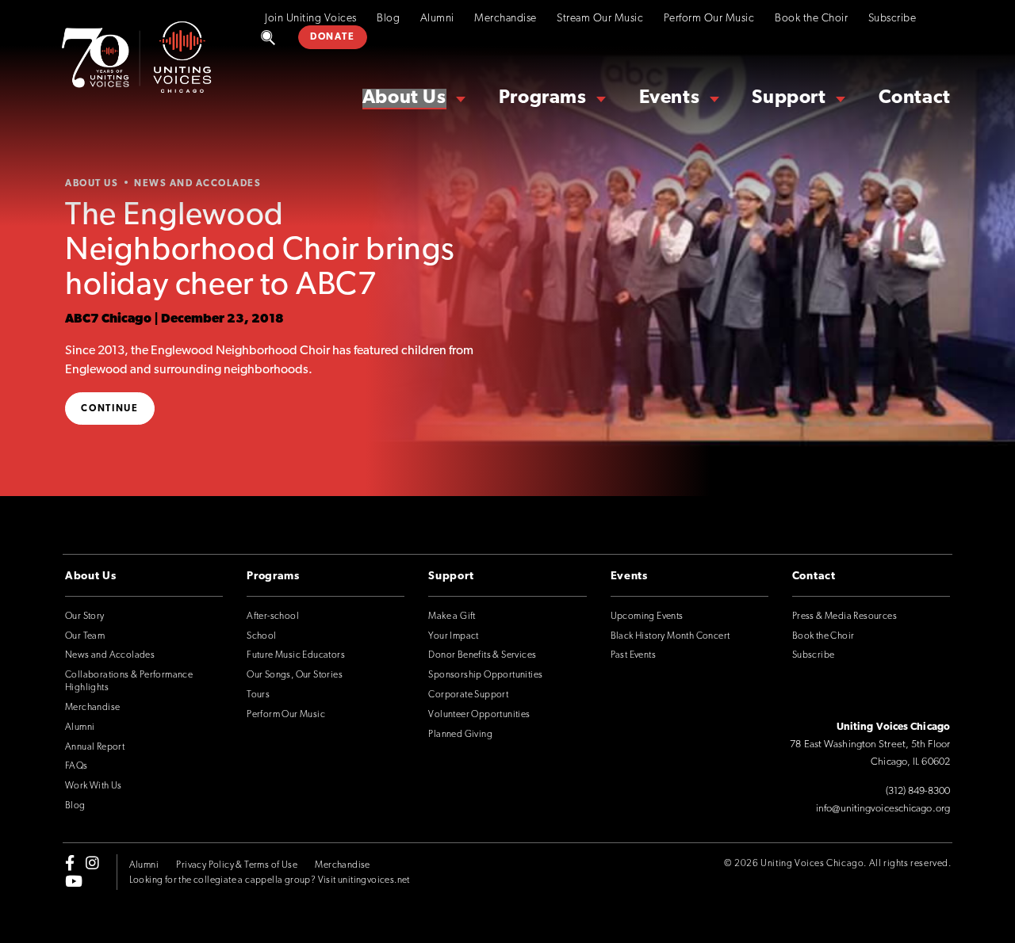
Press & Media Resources (844, 616)
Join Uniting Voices (311, 19)
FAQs (76, 766)
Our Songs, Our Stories (295, 675)
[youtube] (73, 880)
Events (669, 98)
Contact (915, 98)
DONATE (332, 37)
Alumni (437, 19)
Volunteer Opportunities (479, 715)
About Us (404, 98)
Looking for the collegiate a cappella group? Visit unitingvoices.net (269, 880)
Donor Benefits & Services (482, 655)
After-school (273, 616)
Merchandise (505, 19)
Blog (388, 19)
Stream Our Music (600, 19)
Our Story (85, 616)
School (261, 636)
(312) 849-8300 (918, 791)
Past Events (633, 655)
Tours (258, 695)
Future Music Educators (296, 655)
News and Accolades (110, 655)
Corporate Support (468, 695)
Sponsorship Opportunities (485, 675)
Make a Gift (451, 616)
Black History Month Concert (670, 636)
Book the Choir (811, 19)
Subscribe (892, 19)
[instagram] (92, 863)
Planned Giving (460, 734)
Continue (110, 409)
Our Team (85, 636)
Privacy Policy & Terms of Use (236, 865)
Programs (543, 98)
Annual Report (94, 747)
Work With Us (93, 786)
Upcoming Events (647, 616)
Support (788, 98)
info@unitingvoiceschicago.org (883, 809)
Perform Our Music (709, 19)
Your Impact (453, 636)
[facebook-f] (70, 863)
